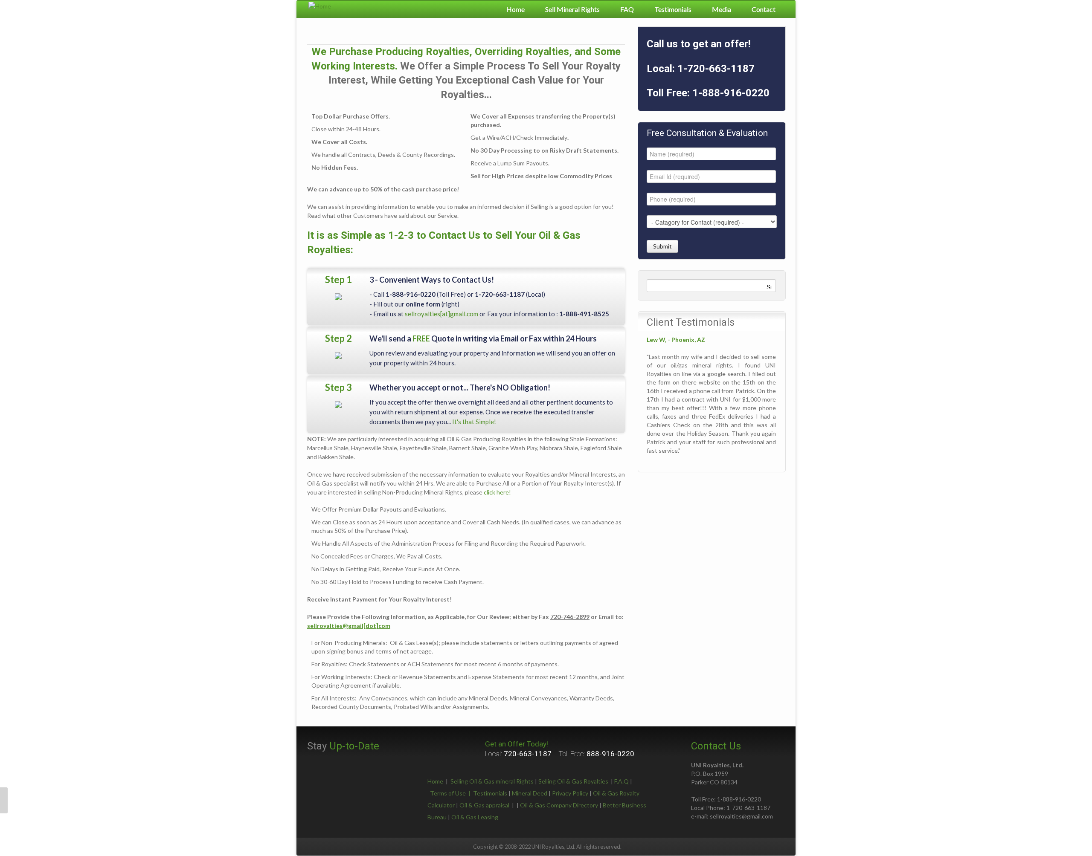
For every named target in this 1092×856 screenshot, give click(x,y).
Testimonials (672, 9)
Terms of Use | (451, 793)
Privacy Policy (570, 793)
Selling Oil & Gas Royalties (573, 781)
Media (721, 9)
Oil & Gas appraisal (484, 805)
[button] (4, 800)
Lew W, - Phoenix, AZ (676, 339)
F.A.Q (621, 781)
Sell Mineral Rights (572, 9)
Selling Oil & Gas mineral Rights (492, 781)
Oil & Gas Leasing (474, 817)
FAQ (627, 9)
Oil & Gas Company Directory (559, 805)
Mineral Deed (529, 793)
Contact (763, 9)
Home (515, 9)
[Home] (319, 5)
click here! (497, 492)
